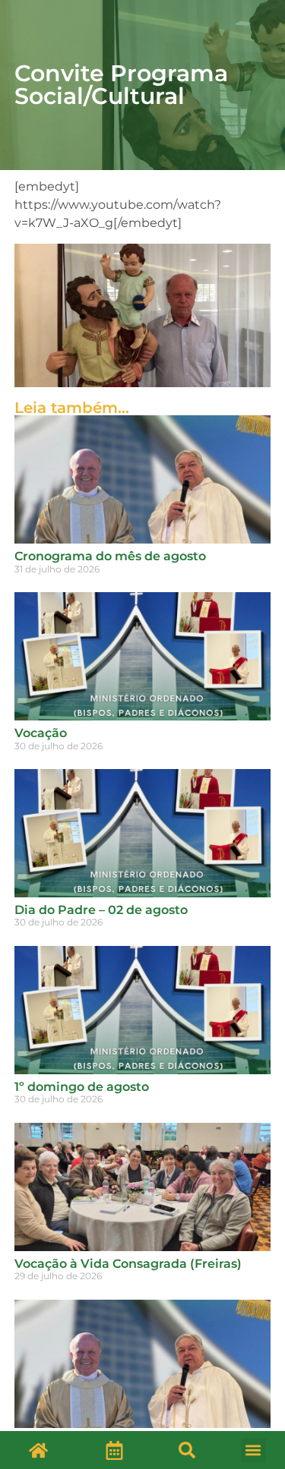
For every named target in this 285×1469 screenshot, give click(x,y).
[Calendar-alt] (115, 1450)
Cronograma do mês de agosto (110, 556)
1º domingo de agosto (81, 1087)
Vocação (40, 733)
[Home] (38, 1450)
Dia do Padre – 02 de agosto (101, 910)
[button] (187, 1450)
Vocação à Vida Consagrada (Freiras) (128, 1263)
